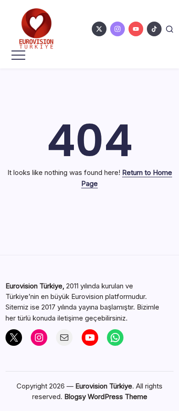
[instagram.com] (117, 29)
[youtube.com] (136, 29)
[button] (169, 29)
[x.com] (99, 29)
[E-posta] (64, 337)
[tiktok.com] (154, 29)
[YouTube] (90, 337)
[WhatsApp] (115, 337)
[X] (14, 337)
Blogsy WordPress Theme (105, 396)
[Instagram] (39, 337)
